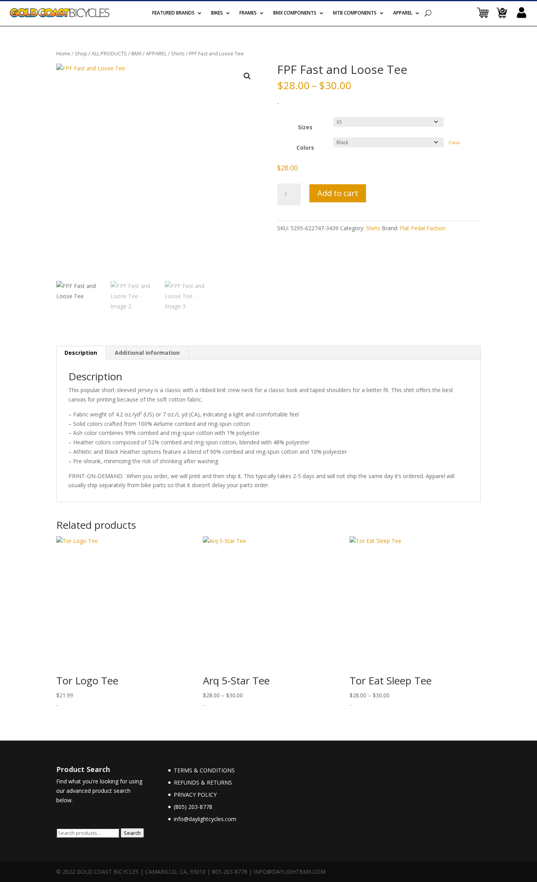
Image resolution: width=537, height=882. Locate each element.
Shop (81, 53)
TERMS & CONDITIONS (204, 770)
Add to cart (337, 193)
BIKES (217, 13)
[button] (247, 76)
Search (132, 832)
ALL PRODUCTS (109, 53)
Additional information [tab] (147, 352)
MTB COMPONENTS (355, 13)
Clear (454, 142)
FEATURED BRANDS (173, 13)
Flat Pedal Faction (422, 228)
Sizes (305, 127)
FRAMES (248, 13)
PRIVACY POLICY (195, 794)
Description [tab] (80, 352)
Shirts (178, 53)
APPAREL (402, 13)
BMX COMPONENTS (294, 13)
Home (63, 53)
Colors (305, 147)
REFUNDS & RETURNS (203, 782)
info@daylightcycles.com (205, 819)
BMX (136, 53)
